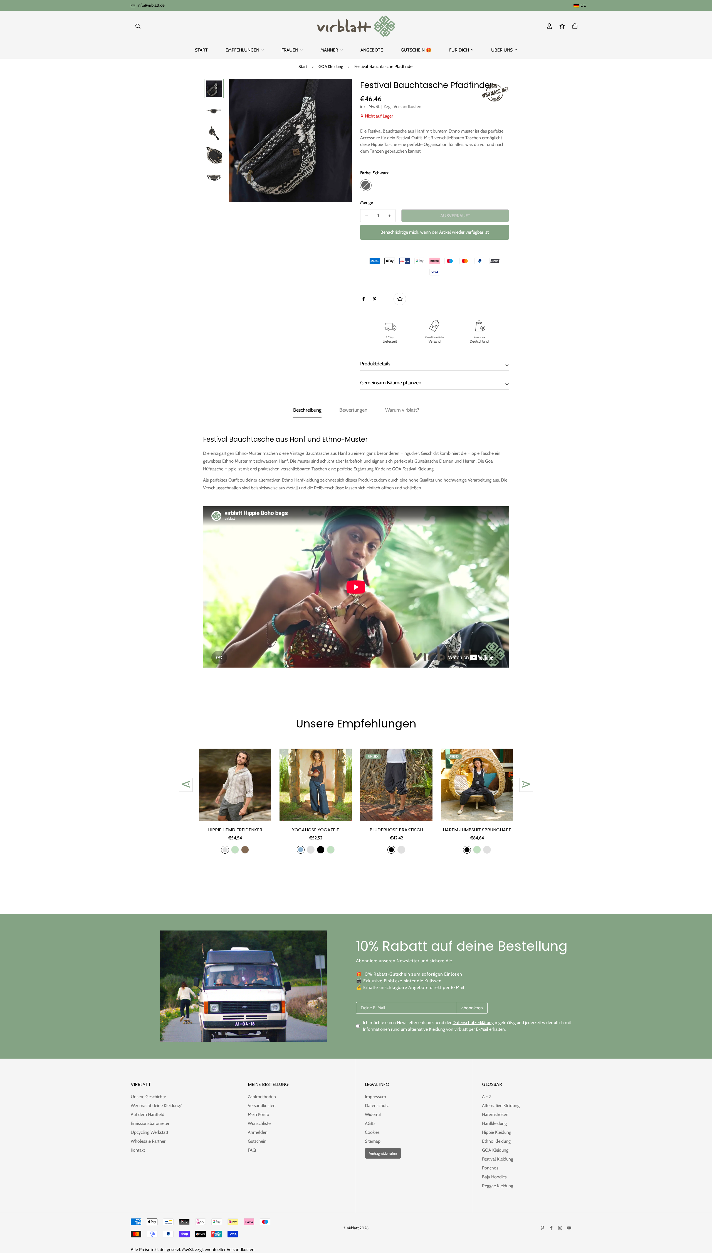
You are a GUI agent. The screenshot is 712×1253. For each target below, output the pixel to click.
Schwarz (365, 185)
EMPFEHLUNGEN (242, 50)
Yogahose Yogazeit (315, 830)
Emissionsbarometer (150, 1123)
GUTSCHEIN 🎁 (416, 50)
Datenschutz (377, 1105)
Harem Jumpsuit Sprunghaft (477, 830)
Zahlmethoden (262, 1096)
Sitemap (372, 1141)
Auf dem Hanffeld (147, 1114)
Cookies (372, 1132)
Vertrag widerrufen (383, 1153)
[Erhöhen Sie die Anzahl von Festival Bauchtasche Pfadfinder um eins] (389, 215)
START (201, 50)
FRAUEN (289, 50)
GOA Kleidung (330, 66)
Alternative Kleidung (501, 1105)
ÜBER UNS (502, 50)
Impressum (375, 1096)
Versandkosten (262, 1105)
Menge (366, 202)
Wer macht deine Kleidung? (156, 1105)
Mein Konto (258, 1114)
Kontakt (138, 1150)
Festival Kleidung (497, 1159)
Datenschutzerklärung (473, 1022)
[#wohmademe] (495, 93)
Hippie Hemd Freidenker (235, 830)
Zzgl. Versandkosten (402, 106)
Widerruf (373, 1114)
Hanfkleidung (494, 1123)
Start (302, 66)
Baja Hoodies (494, 1176)
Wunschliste (259, 1123)
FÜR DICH (459, 50)
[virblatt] (356, 26)
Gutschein (257, 1141)
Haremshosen (495, 1114)
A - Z (486, 1096)
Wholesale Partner (148, 1141)
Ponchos (490, 1168)
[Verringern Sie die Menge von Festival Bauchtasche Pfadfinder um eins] (366, 215)
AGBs (370, 1123)
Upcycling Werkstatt (149, 1132)
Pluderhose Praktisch (396, 830)
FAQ (252, 1150)
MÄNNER (329, 50)
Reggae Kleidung (497, 1185)
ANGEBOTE (371, 50)
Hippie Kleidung (496, 1132)
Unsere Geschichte (148, 1096)
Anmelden (258, 1132)
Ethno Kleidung (496, 1141)
